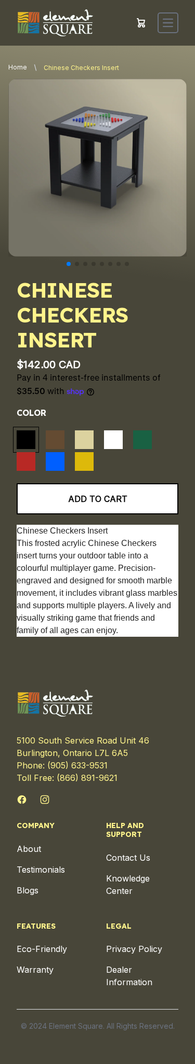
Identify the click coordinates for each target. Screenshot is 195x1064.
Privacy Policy (134, 949)
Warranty (35, 969)
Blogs (27, 890)
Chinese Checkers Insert (81, 68)
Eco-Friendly (42, 949)
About (29, 849)
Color (31, 413)
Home (17, 67)
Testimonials (41, 869)
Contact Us (128, 857)
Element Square (76, 1025)
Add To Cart (97, 499)
